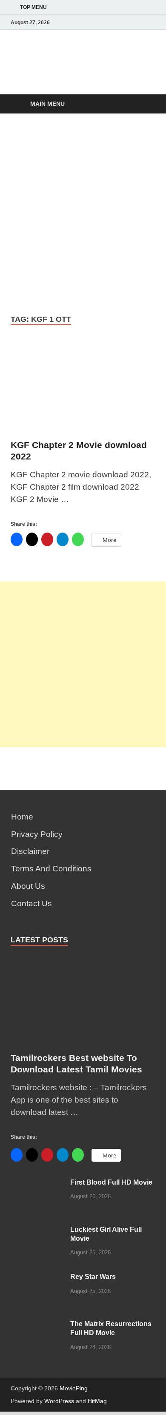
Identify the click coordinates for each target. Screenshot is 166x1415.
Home (22, 816)
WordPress (59, 1401)
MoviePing (74, 1388)
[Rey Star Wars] (37, 1278)
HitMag (97, 1401)
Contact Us (31, 903)
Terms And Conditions (51, 868)
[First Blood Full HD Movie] (37, 1184)
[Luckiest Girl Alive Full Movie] (37, 1231)
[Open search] (144, 104)
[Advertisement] (83, 213)
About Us (28, 886)
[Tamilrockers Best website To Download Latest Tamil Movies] (83, 961)
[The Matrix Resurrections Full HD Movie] (37, 1325)
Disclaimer (30, 851)
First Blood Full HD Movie (111, 1182)
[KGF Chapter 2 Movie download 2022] (83, 389)
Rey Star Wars (93, 1276)
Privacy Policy (37, 834)
